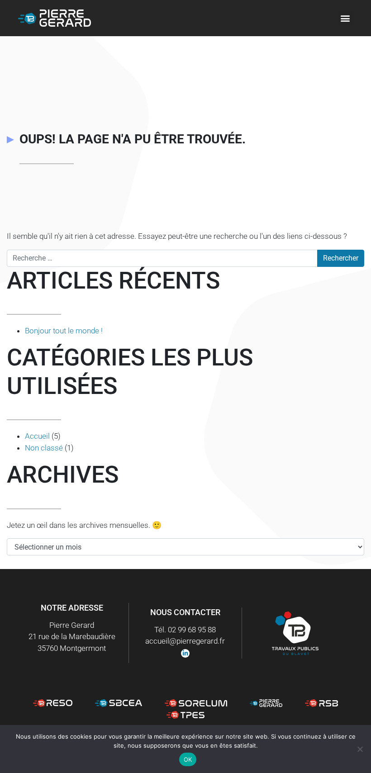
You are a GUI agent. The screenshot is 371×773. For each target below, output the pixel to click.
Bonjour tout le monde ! (64, 330)
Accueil (37, 436)
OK (188, 759)
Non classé (44, 447)
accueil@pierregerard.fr (185, 640)
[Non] (359, 749)
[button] (345, 18)
